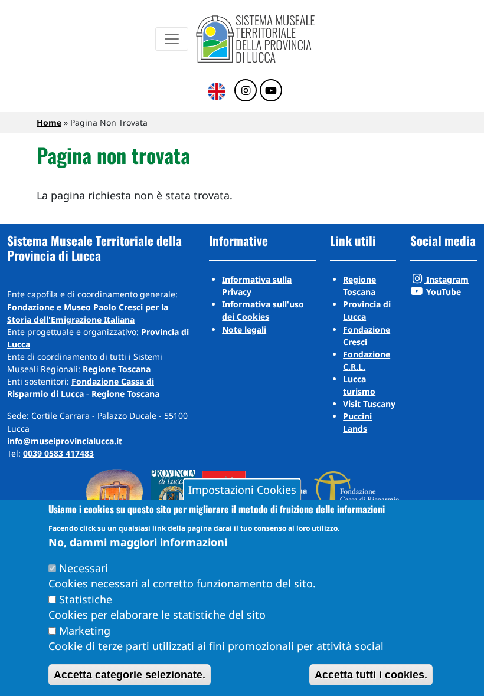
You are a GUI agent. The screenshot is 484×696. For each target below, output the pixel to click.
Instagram (446, 279)
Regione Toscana (117, 369)
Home (49, 122)
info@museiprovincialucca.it (64, 441)
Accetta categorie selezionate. (129, 675)
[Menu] (171, 39)
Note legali (244, 329)
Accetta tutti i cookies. (371, 675)
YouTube (442, 291)
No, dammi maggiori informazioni (137, 542)
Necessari (83, 568)
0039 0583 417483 (58, 453)
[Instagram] (245, 91)
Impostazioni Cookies (242, 489)
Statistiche (85, 599)
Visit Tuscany (369, 403)
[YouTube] (270, 91)
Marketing (84, 630)
